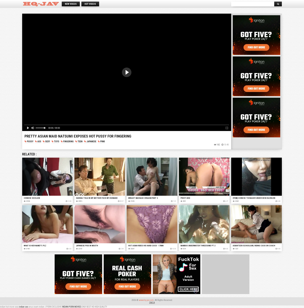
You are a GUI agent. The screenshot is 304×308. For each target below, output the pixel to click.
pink (102, 141)
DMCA (152, 302)
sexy (47, 141)
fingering (68, 141)
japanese (91, 141)
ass (39, 141)
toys (56, 141)
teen (79, 141)
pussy (29, 141)
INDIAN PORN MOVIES (71, 306)
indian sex (23, 306)
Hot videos (90, 4)
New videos (71, 4)
